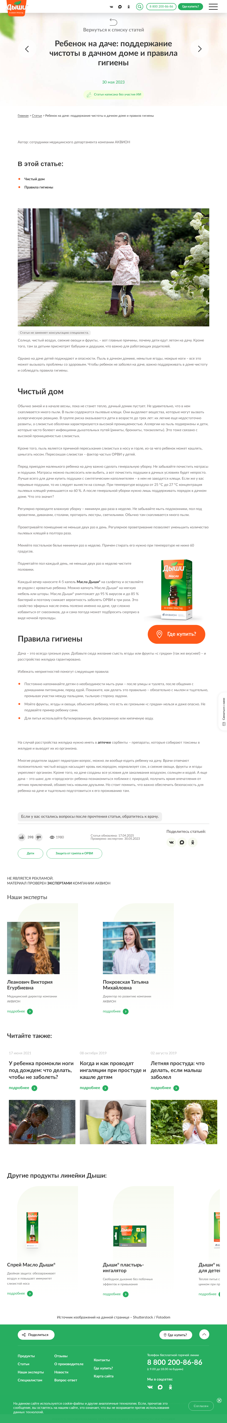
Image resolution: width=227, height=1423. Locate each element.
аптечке (104, 742)
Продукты (26, 1356)
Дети (30, 853)
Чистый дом (34, 179)
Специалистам (30, 1380)
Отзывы (61, 1356)
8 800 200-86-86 (161, 6)
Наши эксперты (31, 1372)
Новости (61, 1372)
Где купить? (103, 1368)
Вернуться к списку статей (113, 29)
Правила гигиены (38, 187)
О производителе (69, 1364)
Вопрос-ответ (65, 1380)
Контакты (102, 1360)
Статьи (23, 1364)
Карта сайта (104, 1376)
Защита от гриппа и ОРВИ (74, 853)
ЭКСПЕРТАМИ (59, 883)
